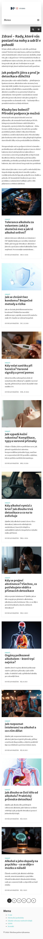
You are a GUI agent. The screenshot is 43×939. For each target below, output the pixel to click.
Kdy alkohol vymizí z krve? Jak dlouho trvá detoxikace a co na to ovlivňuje (19, 511)
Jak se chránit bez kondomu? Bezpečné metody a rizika (18, 300)
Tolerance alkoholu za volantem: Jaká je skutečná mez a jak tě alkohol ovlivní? (19, 227)
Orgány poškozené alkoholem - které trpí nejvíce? (19, 659)
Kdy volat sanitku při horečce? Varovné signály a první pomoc (19, 369)
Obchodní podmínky (16, 918)
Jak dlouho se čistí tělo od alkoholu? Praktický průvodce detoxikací (21, 796)
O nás (10, 915)
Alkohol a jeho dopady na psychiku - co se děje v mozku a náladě (21, 864)
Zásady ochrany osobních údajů (20, 921)
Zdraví (7, 219)
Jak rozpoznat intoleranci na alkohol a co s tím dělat (20, 727)
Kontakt (11, 926)
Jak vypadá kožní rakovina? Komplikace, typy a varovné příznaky (21, 438)
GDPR (10, 924)
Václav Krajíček (13, 255)
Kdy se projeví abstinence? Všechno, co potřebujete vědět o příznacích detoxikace (21, 586)
